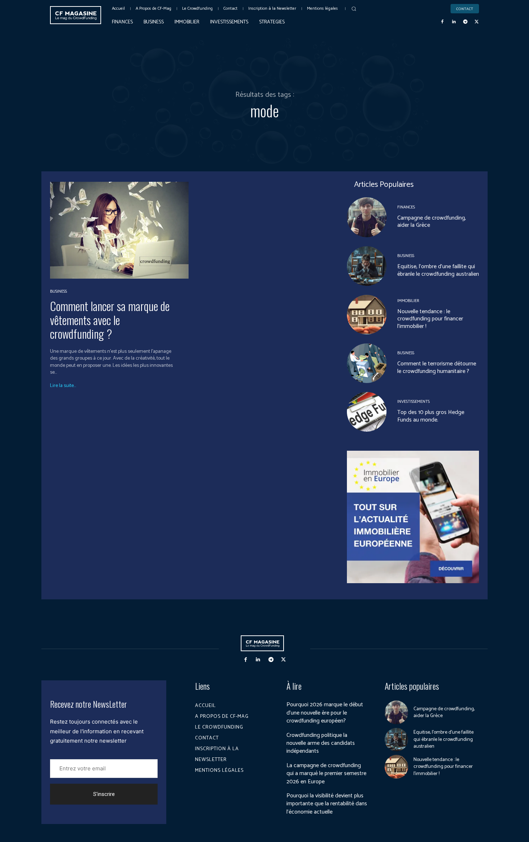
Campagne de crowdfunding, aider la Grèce (431, 221)
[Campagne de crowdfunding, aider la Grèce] (366, 217)
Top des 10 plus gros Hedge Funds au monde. (430, 416)
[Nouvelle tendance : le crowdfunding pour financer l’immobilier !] (366, 314)
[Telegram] (465, 22)
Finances (406, 207)
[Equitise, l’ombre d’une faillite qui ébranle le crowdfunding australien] (366, 266)
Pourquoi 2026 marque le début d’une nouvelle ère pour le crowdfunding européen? (324, 713)
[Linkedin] (454, 22)
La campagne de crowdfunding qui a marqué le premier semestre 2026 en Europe (326, 774)
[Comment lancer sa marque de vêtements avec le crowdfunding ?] (119, 230)
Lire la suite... (63, 385)
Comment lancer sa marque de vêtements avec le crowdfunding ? (109, 319)
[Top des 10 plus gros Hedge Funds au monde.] (366, 412)
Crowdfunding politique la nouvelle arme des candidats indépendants (320, 743)
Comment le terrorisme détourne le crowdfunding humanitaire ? (436, 367)
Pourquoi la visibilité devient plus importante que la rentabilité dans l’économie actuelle (326, 804)
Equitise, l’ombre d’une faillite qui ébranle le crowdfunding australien (438, 270)
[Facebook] (443, 22)
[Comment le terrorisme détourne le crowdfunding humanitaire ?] (366, 363)
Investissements (413, 402)
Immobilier (408, 301)
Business (58, 291)
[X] (476, 22)
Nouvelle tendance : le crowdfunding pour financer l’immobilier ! (430, 319)
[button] (354, 9)
